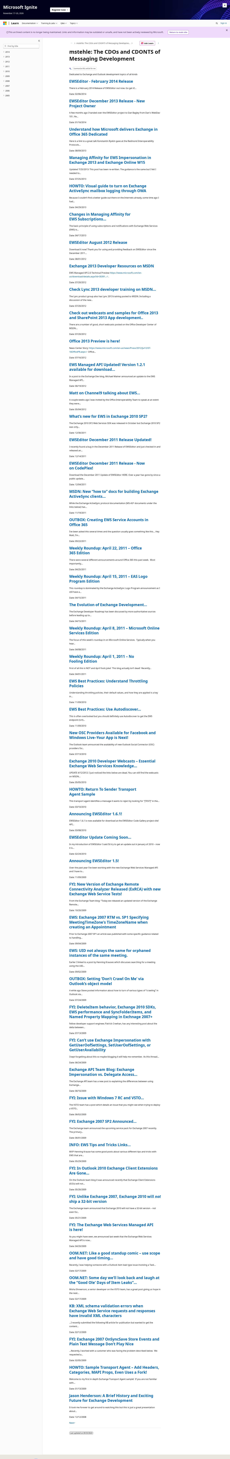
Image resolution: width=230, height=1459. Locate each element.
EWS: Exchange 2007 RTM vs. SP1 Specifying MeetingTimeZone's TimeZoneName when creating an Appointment (109, 922)
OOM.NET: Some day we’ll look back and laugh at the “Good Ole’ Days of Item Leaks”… (114, 1280)
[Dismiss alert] (225, 5)
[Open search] (216, 23)
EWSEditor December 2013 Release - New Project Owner (107, 103)
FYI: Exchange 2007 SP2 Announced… (103, 1121)
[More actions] (158, 43)
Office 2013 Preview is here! (94, 341)
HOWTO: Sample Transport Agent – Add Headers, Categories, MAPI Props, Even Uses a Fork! (114, 1370)
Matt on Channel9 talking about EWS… (104, 392)
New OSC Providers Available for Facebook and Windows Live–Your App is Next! (112, 735)
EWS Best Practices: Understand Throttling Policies (108, 683)
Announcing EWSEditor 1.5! (94, 860)
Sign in (224, 23)
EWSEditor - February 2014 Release (101, 81)
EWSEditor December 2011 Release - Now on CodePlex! (107, 466)
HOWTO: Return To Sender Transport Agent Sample (102, 792)
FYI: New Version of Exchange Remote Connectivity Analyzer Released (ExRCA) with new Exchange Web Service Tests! (115, 889)
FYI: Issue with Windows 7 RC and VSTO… (106, 1097)
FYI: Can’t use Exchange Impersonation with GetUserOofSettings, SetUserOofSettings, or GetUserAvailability (110, 1045)
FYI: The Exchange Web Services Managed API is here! (111, 1227)
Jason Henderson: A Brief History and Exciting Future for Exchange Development (111, 1398)
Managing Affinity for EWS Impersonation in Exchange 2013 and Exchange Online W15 (110, 160)
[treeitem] (21, 52)
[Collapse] (39, 41)
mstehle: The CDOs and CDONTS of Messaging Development (103, 43)
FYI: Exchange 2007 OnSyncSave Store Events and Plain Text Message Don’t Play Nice (114, 1341)
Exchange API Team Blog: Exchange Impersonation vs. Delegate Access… (103, 1072)
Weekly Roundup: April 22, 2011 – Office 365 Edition (105, 550)
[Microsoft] (5, 23)
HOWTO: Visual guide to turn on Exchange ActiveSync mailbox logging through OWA (107, 188)
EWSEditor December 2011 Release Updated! (110, 439)
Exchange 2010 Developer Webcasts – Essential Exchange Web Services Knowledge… (112, 763)
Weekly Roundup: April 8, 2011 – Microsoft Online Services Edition (114, 630)
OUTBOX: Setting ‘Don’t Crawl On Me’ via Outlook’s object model (106, 981)
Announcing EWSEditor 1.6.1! (95, 813)
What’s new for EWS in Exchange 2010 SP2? (108, 416)
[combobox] (21, 46)
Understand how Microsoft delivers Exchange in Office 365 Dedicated (113, 132)
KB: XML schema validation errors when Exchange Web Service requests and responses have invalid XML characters (112, 1310)
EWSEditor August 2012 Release (98, 242)
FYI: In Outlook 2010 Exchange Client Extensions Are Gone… (113, 1170)
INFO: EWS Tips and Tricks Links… (100, 1144)
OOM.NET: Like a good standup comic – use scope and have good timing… (114, 1255)
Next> (72, 1422)
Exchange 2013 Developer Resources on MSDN (111, 265)
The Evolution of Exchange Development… (108, 604)
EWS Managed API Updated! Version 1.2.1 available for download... (107, 367)
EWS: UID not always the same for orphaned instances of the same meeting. (110, 953)
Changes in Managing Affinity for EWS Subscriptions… (100, 216)
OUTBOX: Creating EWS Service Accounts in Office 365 (108, 522)
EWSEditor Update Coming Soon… (100, 837)
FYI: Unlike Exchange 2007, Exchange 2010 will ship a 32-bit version (115, 1199)
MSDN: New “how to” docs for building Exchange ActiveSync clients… (113, 494)
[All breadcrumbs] (71, 43)
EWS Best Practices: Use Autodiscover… (105, 709)
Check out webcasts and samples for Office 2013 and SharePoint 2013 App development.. (113, 315)
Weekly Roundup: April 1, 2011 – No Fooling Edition (101, 659)
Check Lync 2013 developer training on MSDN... (112, 289)
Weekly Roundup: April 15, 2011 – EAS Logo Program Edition (108, 579)
